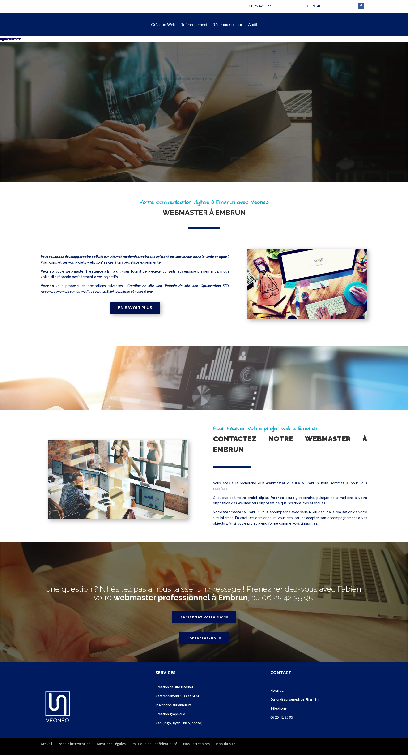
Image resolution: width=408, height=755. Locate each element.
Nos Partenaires (196, 744)
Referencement (193, 24)
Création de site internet (174, 687)
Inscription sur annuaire (173, 705)
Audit (252, 24)
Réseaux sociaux (227, 24)
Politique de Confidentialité (154, 744)
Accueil (46, 744)
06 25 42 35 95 (287, 597)
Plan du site (225, 744)
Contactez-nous (204, 638)
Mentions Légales (111, 744)
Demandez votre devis (203, 617)
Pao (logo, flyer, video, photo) (179, 723)
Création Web (163, 24)
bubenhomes (10, 39)
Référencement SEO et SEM (177, 696)
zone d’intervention (74, 744)
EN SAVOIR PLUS (135, 307)
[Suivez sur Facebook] (361, 6)
